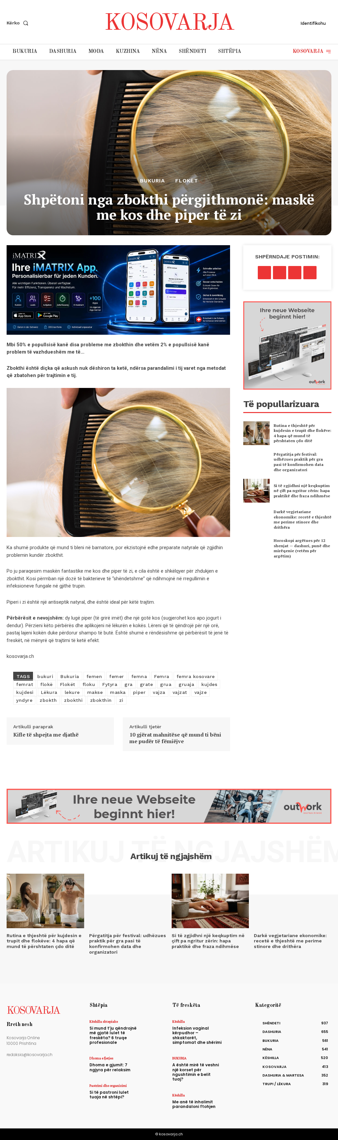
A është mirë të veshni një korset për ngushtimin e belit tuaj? (195, 1072)
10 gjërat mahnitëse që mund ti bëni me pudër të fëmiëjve (175, 738)
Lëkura (49, 692)
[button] (19, 23)
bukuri (45, 676)
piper (139, 692)
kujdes (209, 684)
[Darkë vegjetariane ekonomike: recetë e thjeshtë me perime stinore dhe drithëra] (256, 519)
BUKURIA (152, 180)
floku (89, 684)
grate (146, 684)
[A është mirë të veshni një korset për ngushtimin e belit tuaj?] (237, 1065)
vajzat (180, 692)
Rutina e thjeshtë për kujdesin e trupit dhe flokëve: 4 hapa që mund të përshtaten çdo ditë (302, 433)
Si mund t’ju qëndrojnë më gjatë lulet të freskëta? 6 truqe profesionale (113, 1035)
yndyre (24, 700)
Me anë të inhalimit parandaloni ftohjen (194, 1104)
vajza (159, 692)
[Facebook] (264, 272)
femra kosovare (196, 676)
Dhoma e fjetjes (101, 1058)
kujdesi (25, 692)
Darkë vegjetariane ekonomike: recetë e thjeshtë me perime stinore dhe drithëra (302, 519)
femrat (24, 684)
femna (139, 676)
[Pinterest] (294, 272)
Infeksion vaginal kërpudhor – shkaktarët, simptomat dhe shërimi (196, 1035)
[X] (279, 272)
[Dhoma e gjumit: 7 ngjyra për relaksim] (154, 1065)
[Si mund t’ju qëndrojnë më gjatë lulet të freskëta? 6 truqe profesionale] (154, 1028)
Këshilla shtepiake (103, 1021)
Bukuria (69, 676)
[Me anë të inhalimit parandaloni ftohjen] (237, 1102)
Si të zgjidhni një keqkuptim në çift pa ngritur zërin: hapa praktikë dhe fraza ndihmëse (302, 490)
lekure (72, 692)
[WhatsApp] (310, 272)
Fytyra (109, 684)
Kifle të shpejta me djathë (46, 735)
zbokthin (101, 700)
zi (121, 700)
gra (128, 684)
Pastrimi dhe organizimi (108, 1085)
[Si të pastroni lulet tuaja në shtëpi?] (154, 1092)
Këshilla (178, 1021)
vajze (200, 692)
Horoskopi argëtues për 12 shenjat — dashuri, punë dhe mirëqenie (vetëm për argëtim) (302, 548)
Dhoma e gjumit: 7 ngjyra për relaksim (109, 1067)
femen (94, 676)
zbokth (48, 700)
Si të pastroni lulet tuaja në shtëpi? (109, 1094)
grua (165, 684)
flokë (46, 684)
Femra (161, 676)
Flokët (186, 180)
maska (118, 692)
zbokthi (73, 700)
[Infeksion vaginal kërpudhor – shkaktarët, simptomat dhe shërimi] (237, 1028)
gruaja (186, 684)
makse (95, 692)
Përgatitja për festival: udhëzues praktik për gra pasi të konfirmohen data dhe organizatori (298, 462)
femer (116, 676)
